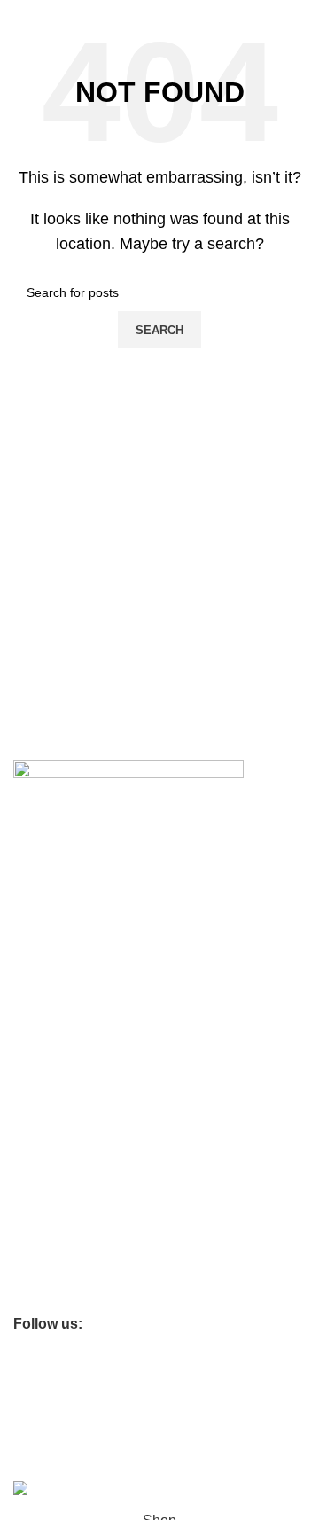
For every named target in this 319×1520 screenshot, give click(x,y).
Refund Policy (51, 1113)
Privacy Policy (51, 1083)
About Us (39, 886)
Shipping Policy (55, 1143)
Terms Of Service (61, 947)
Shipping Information (71, 977)
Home (30, 1174)
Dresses (36, 1235)
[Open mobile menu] (20, 17)
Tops (26, 1204)
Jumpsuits (41, 1295)
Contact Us (44, 916)
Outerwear (43, 1265)
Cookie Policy (51, 1053)
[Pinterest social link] (101, 1324)
